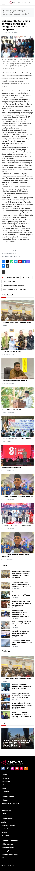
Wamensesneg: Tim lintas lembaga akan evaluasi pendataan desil (21, 624)
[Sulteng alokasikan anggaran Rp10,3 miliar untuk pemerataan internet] (17, 368)
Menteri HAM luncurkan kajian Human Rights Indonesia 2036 (20, 633)
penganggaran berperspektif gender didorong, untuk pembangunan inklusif (20, 613)
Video (3, 788)
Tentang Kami (6, 851)
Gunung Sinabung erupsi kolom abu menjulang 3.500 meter (22, 642)
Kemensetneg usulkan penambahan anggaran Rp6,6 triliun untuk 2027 (21, 594)
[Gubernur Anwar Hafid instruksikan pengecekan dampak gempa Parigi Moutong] (17, 543)
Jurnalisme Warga (8, 825)
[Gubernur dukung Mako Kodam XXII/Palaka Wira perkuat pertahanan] (17, 514)
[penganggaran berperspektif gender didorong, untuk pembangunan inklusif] (5, 613)
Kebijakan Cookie (7, 847)
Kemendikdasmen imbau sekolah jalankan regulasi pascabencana (21, 603)
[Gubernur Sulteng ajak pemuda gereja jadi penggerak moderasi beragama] (17, 666)
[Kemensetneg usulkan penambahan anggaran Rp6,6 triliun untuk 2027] (5, 595)
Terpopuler (5, 781)
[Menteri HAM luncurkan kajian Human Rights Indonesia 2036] (5, 634)
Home (7, 11)
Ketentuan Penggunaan (10, 841)
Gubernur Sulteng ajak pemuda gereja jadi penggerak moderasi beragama (16, 14)
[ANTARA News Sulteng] (19, 2)
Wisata (4, 832)
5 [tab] (23, 751)
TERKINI (4, 565)
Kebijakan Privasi (7, 844)
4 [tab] (20, 751)
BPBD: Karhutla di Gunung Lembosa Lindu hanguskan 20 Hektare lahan (22, 705)
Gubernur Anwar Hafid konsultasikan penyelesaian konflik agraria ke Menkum (17, 495)
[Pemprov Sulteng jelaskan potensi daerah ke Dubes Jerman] (17, 339)
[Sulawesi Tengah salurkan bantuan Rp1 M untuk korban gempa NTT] (17, 455)
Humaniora (5, 807)
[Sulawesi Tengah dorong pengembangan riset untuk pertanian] (17, 426)
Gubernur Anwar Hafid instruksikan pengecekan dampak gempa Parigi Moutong (15, 555)
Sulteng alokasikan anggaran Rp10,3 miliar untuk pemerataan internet (15, 379)
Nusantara (5, 792)
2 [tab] (15, 751)
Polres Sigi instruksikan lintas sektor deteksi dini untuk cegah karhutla (21, 696)
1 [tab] (12, 751)
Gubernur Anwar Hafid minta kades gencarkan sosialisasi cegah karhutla (16, 321)
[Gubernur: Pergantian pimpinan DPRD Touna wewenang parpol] (17, 397)
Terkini (4, 775)
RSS (2, 858)
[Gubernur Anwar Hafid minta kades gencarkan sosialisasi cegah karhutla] (17, 310)
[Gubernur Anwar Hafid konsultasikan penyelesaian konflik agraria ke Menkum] (17, 484)
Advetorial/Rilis (7, 819)
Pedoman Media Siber (9, 854)
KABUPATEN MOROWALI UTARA (13, 285)
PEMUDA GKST (26, 277)
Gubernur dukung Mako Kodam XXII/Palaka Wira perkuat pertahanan (16, 524)
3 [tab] (17, 751)
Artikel (3, 814)
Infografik (5, 836)
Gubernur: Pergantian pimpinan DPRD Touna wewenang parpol (16, 408)
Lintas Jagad (6, 810)
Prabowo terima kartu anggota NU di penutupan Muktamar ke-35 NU (21, 686)
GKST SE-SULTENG (9, 281)
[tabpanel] (17, 738)
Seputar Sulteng (17, 11)
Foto (3, 723)
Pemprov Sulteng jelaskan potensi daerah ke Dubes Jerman (14, 350)
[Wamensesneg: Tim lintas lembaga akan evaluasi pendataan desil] (5, 625)
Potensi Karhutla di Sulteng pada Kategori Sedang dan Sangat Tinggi (16, 742)
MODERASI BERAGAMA (10, 289)
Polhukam (5, 800)
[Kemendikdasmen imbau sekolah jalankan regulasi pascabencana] (5, 604)
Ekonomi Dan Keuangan (10, 803)
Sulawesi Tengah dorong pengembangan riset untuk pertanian (16, 437)
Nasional (4, 829)
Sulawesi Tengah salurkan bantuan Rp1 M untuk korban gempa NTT (16, 466)
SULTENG (23, 289)
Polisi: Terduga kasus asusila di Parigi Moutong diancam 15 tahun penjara (21, 714)
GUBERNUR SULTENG (12, 277)
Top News (5, 651)
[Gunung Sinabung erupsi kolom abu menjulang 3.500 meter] (5, 643)
